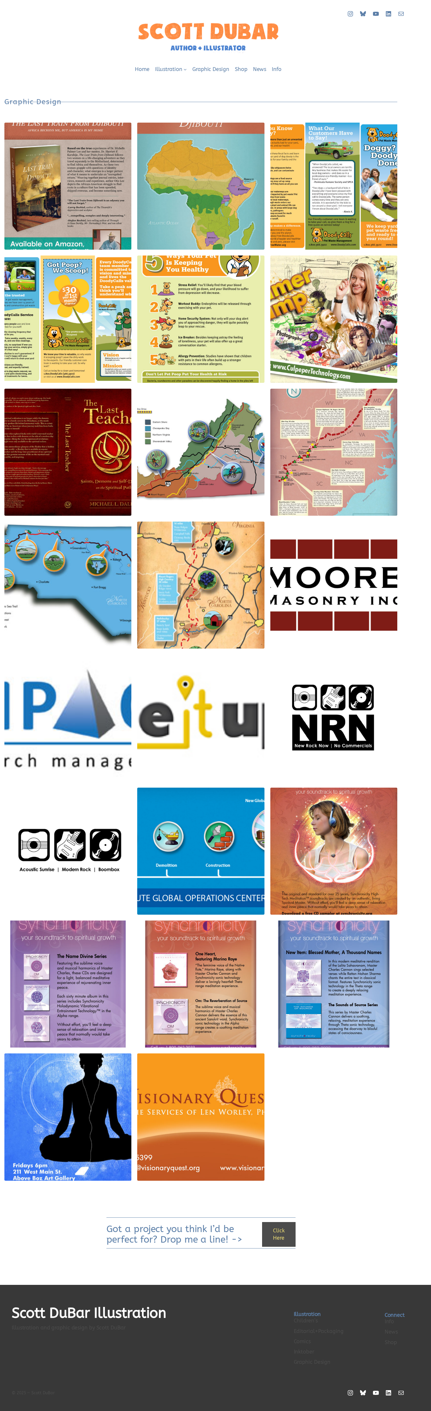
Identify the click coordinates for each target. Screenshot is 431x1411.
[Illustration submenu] (185, 69)
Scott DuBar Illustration (89, 1313)
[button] (279, 1234)
